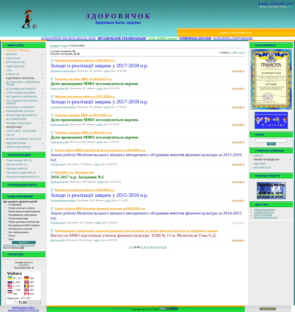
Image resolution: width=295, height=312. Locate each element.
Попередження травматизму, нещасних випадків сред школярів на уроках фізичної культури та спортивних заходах (136, 230)
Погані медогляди (18, 218)
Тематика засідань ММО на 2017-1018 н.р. (83, 115)
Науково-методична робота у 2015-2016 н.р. (85, 190)
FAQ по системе (263, 214)
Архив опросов (26, 245)
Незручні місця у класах (21, 208)
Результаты (9, 245)
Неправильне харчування (22, 215)
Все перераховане (18, 232)
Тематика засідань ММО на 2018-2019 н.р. (83, 79)
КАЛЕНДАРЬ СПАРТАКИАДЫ (233, 38)
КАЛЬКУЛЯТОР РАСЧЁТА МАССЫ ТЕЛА (68, 38)
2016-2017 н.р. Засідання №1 (74, 172)
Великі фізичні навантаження (24, 211)
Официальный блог (264, 209)
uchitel (106, 71)
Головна (54, 45)
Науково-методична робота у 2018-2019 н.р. (85, 60)
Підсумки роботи (15, 168)
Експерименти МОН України (24, 225)
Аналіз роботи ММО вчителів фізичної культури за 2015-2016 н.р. (100, 150)
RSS (290, 6)
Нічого (11, 235)
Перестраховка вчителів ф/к (24, 222)
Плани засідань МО (17, 160)
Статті (64, 45)
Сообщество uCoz (264, 212)
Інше (11, 239)
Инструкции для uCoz (266, 217)
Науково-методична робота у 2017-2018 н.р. (85, 96)
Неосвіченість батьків (20, 228)
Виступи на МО (14, 164)
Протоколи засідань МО (19, 172)
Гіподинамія (14, 204)
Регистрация (238, 32)
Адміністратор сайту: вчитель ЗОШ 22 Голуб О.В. (23, 308)
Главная (224, 32)
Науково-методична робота (21, 176)
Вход (249, 32)
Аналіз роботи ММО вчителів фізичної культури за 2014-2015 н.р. (100, 208)
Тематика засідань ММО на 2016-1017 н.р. (83, 132)
